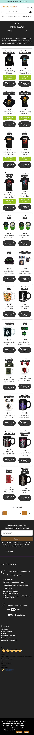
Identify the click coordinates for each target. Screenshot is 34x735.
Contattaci (4, 629)
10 (29, 513)
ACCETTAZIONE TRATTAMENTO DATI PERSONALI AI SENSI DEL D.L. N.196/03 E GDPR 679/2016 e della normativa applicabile (16, 544)
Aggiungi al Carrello (10, 83)
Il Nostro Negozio (6, 631)
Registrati (17, 539)
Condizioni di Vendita (8, 636)
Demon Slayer (9, 51)
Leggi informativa (18, 546)
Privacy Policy (5, 638)
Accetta (19, 732)
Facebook (10, 551)
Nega (26, 732)
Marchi (3, 634)
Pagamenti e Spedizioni (8, 640)
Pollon (9, 132)
